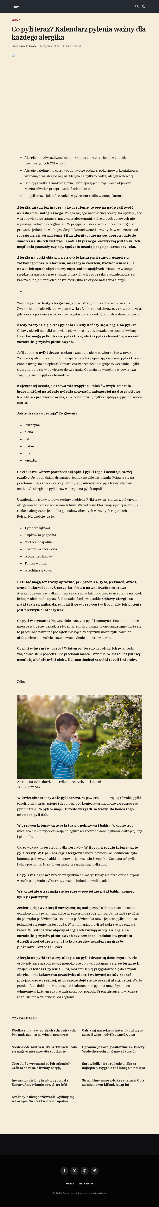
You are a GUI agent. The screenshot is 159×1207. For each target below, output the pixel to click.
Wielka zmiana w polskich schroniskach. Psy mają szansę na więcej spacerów (44, 1032)
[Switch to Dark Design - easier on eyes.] (143, 6)
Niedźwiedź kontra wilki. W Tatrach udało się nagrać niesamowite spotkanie (44, 1049)
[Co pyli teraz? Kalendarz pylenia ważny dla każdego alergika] (79, 98)
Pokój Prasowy (27, 46)
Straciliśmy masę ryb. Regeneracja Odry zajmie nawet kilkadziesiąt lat (113, 1082)
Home (70, 1183)
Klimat (16, 20)
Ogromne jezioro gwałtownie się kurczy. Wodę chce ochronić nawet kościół (113, 1049)
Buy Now (86, 1183)
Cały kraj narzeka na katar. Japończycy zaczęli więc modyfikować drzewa (112, 1032)
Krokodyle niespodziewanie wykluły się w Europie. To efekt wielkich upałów (43, 1099)
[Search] (137, 6)
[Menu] (16, 6)
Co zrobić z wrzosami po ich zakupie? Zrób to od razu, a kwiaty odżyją (41, 1066)
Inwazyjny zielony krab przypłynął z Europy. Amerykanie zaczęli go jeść (40, 1082)
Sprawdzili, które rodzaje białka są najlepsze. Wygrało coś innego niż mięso (113, 1066)
